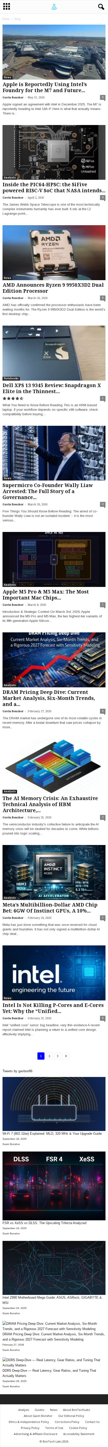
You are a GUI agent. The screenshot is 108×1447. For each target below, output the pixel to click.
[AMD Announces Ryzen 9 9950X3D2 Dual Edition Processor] (54, 252)
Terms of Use (54, 1428)
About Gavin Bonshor (38, 1416)
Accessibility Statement (78, 1434)
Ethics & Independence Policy (29, 1422)
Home (6, 19)
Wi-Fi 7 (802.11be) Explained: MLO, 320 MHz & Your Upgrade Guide (52, 1133)
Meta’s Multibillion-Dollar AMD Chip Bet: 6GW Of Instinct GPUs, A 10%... (50, 908)
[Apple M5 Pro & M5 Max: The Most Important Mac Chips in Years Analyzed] (54, 559)
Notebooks (11, 378)
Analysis (10, 177)
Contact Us (92, 1422)
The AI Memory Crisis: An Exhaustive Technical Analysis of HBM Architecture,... (50, 804)
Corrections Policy (67, 1422)
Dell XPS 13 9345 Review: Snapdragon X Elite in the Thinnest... (52, 388)
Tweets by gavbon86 (17, 1071)
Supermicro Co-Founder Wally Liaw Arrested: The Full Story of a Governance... (48, 491)
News (7, 77)
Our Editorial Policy (71, 1416)
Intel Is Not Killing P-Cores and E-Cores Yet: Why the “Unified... (53, 1008)
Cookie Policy (78, 1428)
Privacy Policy (30, 1428)
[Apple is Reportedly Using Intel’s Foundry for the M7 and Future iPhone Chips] (54, 52)
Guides (39, 1410)
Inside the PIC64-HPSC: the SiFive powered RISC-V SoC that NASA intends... (54, 188)
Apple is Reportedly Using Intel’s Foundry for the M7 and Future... (45, 87)
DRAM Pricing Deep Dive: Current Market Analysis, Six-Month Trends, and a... (49, 698)
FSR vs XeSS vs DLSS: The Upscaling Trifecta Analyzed (44, 1223)
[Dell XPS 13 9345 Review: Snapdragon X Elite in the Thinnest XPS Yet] (54, 353)
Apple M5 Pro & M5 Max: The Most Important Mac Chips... (46, 595)
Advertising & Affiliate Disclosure (36, 1434)
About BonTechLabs (76, 1410)
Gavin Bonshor (13, 97)
